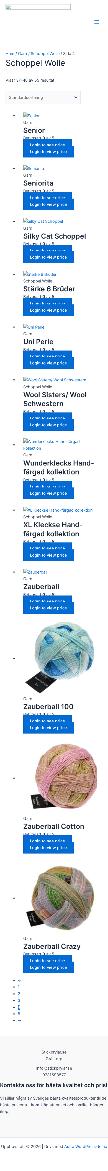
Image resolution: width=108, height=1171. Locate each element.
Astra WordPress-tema (85, 1146)
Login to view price (48, 151)
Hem (10, 53)
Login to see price (47, 144)
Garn (22, 53)
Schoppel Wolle (45, 53)
